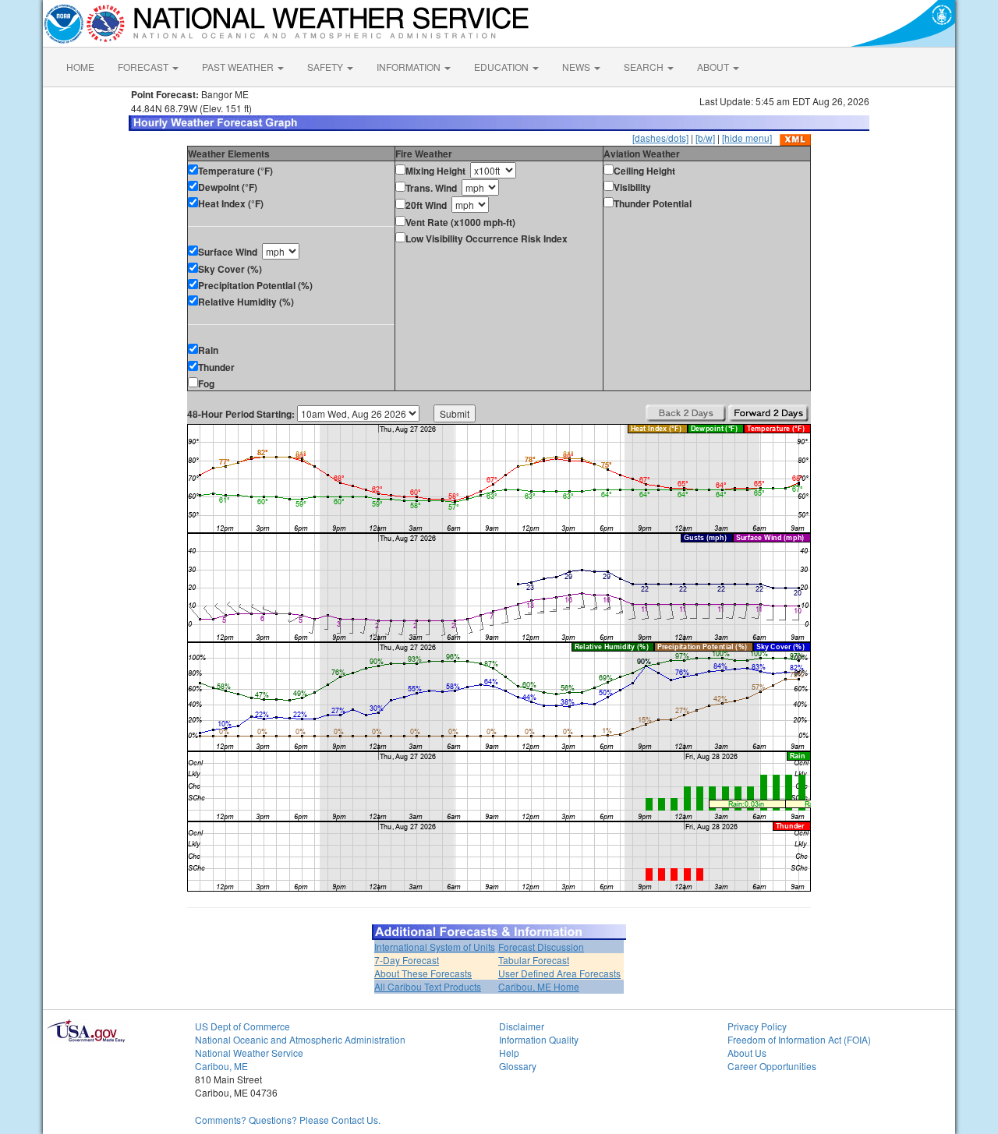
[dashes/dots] (660, 137)
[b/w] (705, 137)
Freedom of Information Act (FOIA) (799, 1039)
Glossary (517, 1065)
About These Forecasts (423, 973)
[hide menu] (747, 137)
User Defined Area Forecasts (559, 973)
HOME (80, 66)
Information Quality (539, 1039)
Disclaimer (521, 1026)
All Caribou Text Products (427, 986)
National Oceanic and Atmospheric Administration (300, 1039)
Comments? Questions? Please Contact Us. (287, 1119)
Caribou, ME (221, 1065)
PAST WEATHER (239, 66)
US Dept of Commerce (242, 1026)
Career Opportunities (771, 1065)
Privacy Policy (757, 1026)
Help (509, 1052)
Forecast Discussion (541, 946)
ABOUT (714, 66)
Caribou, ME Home (538, 986)
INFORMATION (410, 66)
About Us (746, 1052)
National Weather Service (249, 1052)
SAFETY (326, 66)
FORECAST (144, 66)
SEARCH (645, 66)
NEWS (577, 66)
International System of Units (434, 946)
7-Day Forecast (406, 959)
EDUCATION (502, 66)
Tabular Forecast (533, 959)
